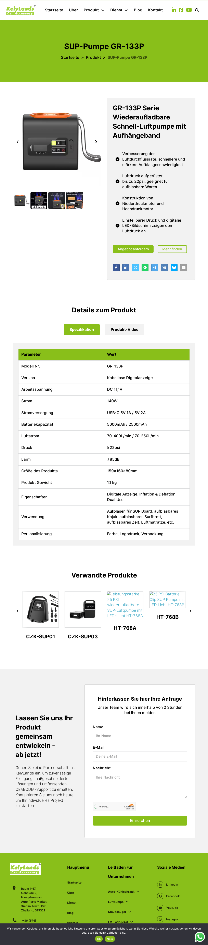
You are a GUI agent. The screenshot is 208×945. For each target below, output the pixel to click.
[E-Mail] (183, 267)
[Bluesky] (174, 267)
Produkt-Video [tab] (125, 329)
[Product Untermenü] (103, 10)
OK (99, 939)
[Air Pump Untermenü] (127, 901)
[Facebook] (116, 267)
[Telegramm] (154, 267)
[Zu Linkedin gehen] (174, 10)
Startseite (54, 10)
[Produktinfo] (40, 624)
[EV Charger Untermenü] (131, 921)
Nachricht (102, 768)
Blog (138, 10)
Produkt (91, 10)
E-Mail (98, 747)
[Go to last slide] (18, 142)
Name (98, 727)
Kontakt (155, 10)
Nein (110, 939)
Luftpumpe (116, 901)
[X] (135, 267)
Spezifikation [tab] (81, 329)
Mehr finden (172, 249)
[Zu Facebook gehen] (181, 10)
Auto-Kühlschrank (121, 891)
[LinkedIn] (125, 267)
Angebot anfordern (133, 249)
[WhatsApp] (145, 267)
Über (73, 10)
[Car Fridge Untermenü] (137, 891)
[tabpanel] (104, 444)
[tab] (82, 329)
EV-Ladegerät (118, 922)
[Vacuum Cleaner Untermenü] (129, 911)
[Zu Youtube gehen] (189, 10)
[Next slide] (96, 142)
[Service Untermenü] (126, 10)
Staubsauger (117, 911)
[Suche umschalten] (196, 10)
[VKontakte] (164, 267)
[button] (21, 200)
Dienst (116, 10)
